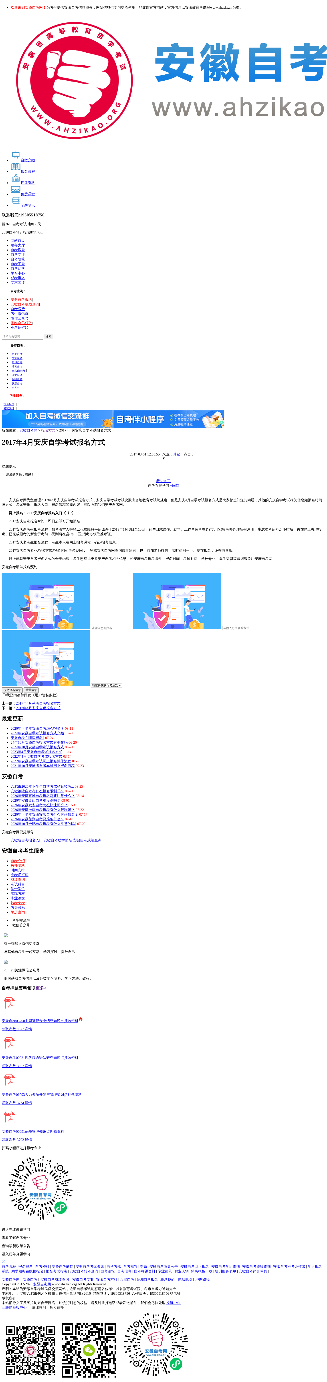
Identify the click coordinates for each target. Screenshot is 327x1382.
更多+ (15, 387)
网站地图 (185, 1279)
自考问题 (18, 264)
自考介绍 (18, 861)
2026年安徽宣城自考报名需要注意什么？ (43, 796)
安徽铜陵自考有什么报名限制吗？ (37, 791)
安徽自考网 (28, 430)
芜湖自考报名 (147, 1279)
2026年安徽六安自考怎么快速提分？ (39, 805)
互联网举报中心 (14, 1307)
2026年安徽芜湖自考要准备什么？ (37, 819)
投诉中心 (173, 1303)
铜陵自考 (17, 379)
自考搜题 (18, 250)
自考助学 (18, 268)
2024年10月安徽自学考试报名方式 (37, 747)
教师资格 (18, 865)
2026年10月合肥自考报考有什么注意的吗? (43, 824)
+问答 (174, 485)
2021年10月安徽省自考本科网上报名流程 (43, 766)
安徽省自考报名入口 (27, 840)
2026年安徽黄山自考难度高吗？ (36, 800)
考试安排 (9, 408)
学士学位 (18, 889)
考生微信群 (19, 314)
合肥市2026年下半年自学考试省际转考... (42, 786)
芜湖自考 (17, 358)
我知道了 (163, 481)
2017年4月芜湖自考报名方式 (38, 703)
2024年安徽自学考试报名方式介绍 (37, 733)
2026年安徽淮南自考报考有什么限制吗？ (43, 810)
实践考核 (18, 893)
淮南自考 (17, 366)
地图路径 (203, 1279)
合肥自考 (17, 353)
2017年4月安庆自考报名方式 (38, 708)
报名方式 (48, 430)
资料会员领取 (21, 323)
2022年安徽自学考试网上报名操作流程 (41, 761)
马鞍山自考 (18, 370)
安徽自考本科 (106, 1279)
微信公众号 (19, 318)
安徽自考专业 (83, 1279)
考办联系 (18, 907)
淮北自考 (17, 375)
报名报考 (9, 404)
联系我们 (167, 1279)
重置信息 (31, 690)
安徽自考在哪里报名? (27, 738)
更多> (41, 988)
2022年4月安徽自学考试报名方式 (36, 756)
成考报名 (18, 278)
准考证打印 (19, 328)
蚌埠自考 (17, 362)
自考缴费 (18, 309)
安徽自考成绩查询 (25, 304)
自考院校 (18, 259)
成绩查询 (18, 879)
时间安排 (18, 870)
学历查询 (18, 912)
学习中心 (18, 273)
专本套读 (18, 282)
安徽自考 (30, 1279)
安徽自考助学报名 (58, 840)
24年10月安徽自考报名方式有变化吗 (39, 742)
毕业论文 (18, 898)
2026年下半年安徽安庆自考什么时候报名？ (44, 814)
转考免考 (18, 903)
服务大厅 (18, 245)
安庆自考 (17, 383)
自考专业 (18, 254)
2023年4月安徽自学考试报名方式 (36, 752)
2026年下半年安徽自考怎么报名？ (37, 728)
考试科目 (18, 884)
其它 (176, 454)
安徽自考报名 (21, 300)
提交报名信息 (12, 690)
